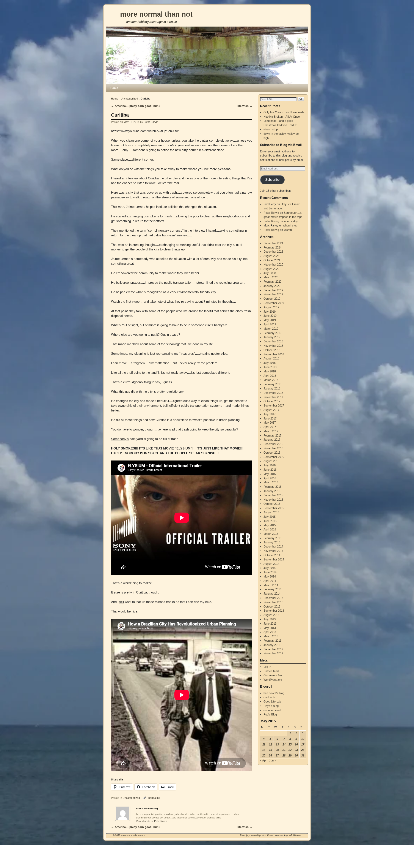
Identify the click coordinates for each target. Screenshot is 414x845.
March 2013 (270, 636)
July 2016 (269, 465)
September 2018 (273, 354)
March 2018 (270, 379)
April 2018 (269, 375)
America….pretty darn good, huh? (135, 106)
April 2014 (269, 580)
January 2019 (271, 337)
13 (277, 744)
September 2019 (273, 303)
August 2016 (271, 461)
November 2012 (273, 653)
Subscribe (272, 179)
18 (263, 750)
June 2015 (269, 521)
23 (296, 750)
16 (296, 744)
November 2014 (273, 550)
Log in (267, 666)
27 (277, 755)
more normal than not (156, 14)
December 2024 (273, 243)
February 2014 (272, 589)
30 (296, 755)
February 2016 (272, 486)
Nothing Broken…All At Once (281, 116)
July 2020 (269, 273)
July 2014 (269, 568)
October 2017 (271, 401)
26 (270, 755)
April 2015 (269, 529)
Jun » (272, 760)
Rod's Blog (270, 714)
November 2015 (273, 499)
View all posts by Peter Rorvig (151, 821)
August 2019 (271, 307)
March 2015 (270, 533)
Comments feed (273, 675)
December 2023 (273, 251)
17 (302, 744)
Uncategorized (129, 98)
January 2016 (271, 491)
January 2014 (271, 593)
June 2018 (269, 367)
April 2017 (269, 427)
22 (290, 750)
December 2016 (273, 444)
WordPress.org (272, 679)
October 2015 (271, 503)
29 (290, 755)
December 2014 (273, 546)
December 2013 (273, 598)
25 (263, 755)
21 (283, 750)
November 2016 (273, 448)
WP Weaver (295, 835)
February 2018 (272, 384)
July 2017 (269, 414)
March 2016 (270, 482)
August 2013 (271, 615)
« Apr (263, 760)
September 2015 (273, 508)
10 (302, 739)
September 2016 (273, 457)
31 (302, 755)
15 (290, 744)
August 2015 (271, 512)
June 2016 (269, 469)
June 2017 (269, 418)
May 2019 (269, 320)
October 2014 (271, 555)
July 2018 (269, 362)
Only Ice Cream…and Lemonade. (284, 112)
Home (114, 88)
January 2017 (271, 439)
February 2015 (272, 538)
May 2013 (269, 628)
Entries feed (271, 671)
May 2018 (269, 371)
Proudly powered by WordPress (256, 835)
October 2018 (271, 350)
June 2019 (269, 315)
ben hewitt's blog (273, 693)
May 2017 (269, 422)
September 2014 (273, 559)
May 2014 (269, 576)
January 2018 (271, 388)
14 (283, 744)
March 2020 (270, 277)
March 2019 (270, 328)
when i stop (270, 129)
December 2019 (273, 290)
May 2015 (269, 525)
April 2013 (269, 632)
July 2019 (269, 311)
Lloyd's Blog (271, 705)
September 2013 (273, 610)
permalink (154, 797)
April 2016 (269, 478)
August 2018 (271, 358)
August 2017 (271, 409)
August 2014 (271, 563)
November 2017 (273, 397)
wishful (288, 229)
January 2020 (271, 286)
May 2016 (269, 474)
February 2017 (272, 435)
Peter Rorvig (151, 121)
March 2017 (270, 431)
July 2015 (269, 516)
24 (302, 750)
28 (283, 755)
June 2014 (269, 572)
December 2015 (273, 495)
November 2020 (273, 264)
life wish (244, 106)
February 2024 (272, 247)
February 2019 (272, 333)
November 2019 (273, 294)
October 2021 (271, 260)
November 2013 (273, 602)
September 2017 (273, 405)
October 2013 (271, 606)
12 (270, 744)
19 (270, 750)
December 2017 (273, 392)
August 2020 (271, 269)
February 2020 (272, 281)
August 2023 (271, 256)
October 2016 (271, 452)
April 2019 (269, 324)
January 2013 (271, 645)
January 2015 (271, 542)
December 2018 (273, 341)
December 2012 (273, 649)
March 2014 (270, 585)
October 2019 (271, 298)
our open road (272, 710)
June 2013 (269, 623)
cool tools (269, 697)
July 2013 (269, 619)
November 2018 (273, 345)
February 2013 (272, 640)
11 (263, 744)
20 (277, 750)
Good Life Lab (272, 701)
